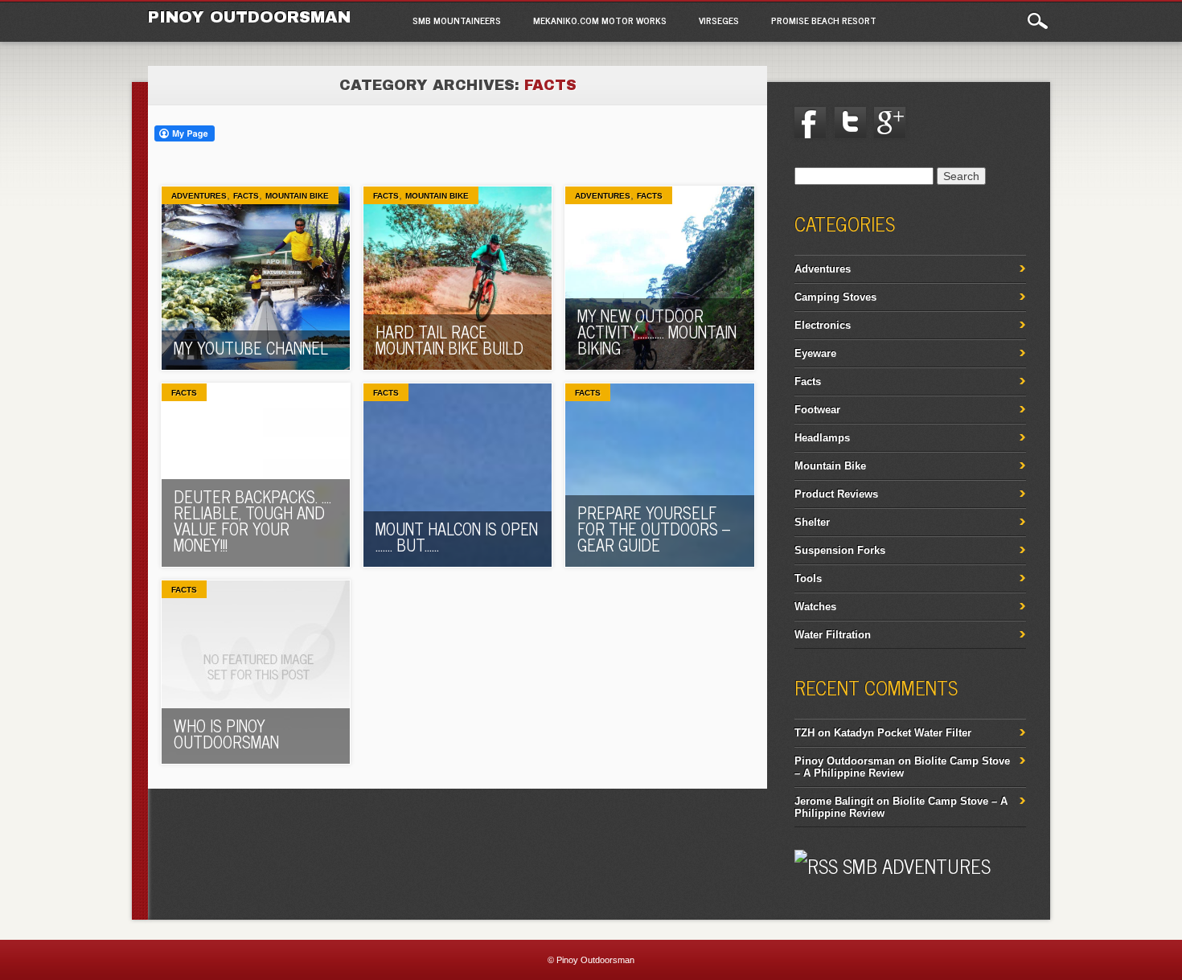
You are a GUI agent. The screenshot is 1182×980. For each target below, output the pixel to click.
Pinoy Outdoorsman (249, 17)
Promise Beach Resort (823, 20)
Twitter (850, 123)
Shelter (812, 522)
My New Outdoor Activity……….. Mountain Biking (657, 331)
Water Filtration (832, 635)
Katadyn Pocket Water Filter (902, 733)
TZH (804, 733)
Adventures (199, 195)
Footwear (817, 410)
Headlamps (822, 438)
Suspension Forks (839, 550)
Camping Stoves (835, 297)
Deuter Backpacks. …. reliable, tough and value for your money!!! (252, 520)
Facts (246, 195)
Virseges (719, 20)
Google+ (890, 123)
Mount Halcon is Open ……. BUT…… (457, 536)
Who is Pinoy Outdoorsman (226, 733)
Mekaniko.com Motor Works (600, 20)
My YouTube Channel (251, 347)
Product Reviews (836, 494)
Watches (815, 607)
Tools (808, 578)
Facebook (810, 123)
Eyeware (815, 353)
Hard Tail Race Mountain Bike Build (449, 339)
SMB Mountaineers (456, 20)
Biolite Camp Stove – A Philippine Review (902, 767)
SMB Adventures (917, 865)
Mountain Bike (297, 195)
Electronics (822, 325)
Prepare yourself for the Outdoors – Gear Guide (653, 528)
